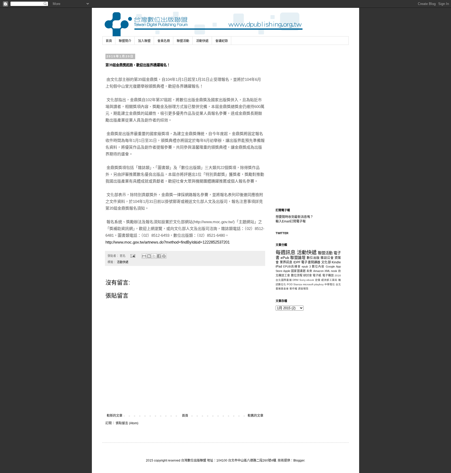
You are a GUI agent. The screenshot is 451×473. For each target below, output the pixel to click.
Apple (286, 270)
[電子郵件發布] (132, 255)
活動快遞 (202, 41)
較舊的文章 (255, 415)
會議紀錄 (221, 41)
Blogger (298, 460)
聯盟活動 (183, 41)
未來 (309, 270)
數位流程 (296, 275)
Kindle (336, 262)
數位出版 (313, 258)
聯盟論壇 (297, 258)
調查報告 (303, 288)
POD (290, 284)
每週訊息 (285, 252)
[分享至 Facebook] (159, 256)
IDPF (296, 262)
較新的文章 (114, 415)
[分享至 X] (154, 256)
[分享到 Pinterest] (164, 256)
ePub (285, 258)
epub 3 (306, 266)
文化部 (326, 262)
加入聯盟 (144, 41)
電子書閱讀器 (311, 262)
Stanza (297, 284)
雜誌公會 (327, 258)
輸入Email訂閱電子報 (291, 221)
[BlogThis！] (149, 256)
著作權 (293, 288)
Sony (302, 279)
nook (334, 270)
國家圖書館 (298, 270)
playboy (319, 284)
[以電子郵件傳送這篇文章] (144, 256)
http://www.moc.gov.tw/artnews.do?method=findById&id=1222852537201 (167, 242)
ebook (310, 279)
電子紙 (317, 275)
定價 (318, 279)
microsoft (308, 284)
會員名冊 (163, 41)
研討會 (307, 275)
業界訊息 (286, 262)
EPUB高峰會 (292, 266)
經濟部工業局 (329, 279)
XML (327, 270)
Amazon (318, 270)
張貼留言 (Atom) (127, 423)
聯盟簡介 (125, 41)
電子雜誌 (328, 275)
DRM (295, 279)
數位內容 (318, 266)
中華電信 (329, 284)
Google (330, 266)
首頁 (109, 41)
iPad (279, 266)
